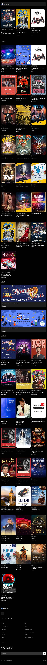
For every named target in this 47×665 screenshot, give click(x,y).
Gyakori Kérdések (28, 629)
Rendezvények (4, 626)
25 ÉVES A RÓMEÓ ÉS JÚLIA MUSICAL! (10, 303)
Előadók (3, 634)
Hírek (3, 637)
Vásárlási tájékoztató (29, 637)
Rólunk (3, 640)
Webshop (4, 642)
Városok (3, 632)
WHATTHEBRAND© (8, 660)
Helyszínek (4, 629)
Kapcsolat (27, 626)
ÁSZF (26, 634)
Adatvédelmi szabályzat (29, 632)
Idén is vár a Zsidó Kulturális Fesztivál (11, 327)
